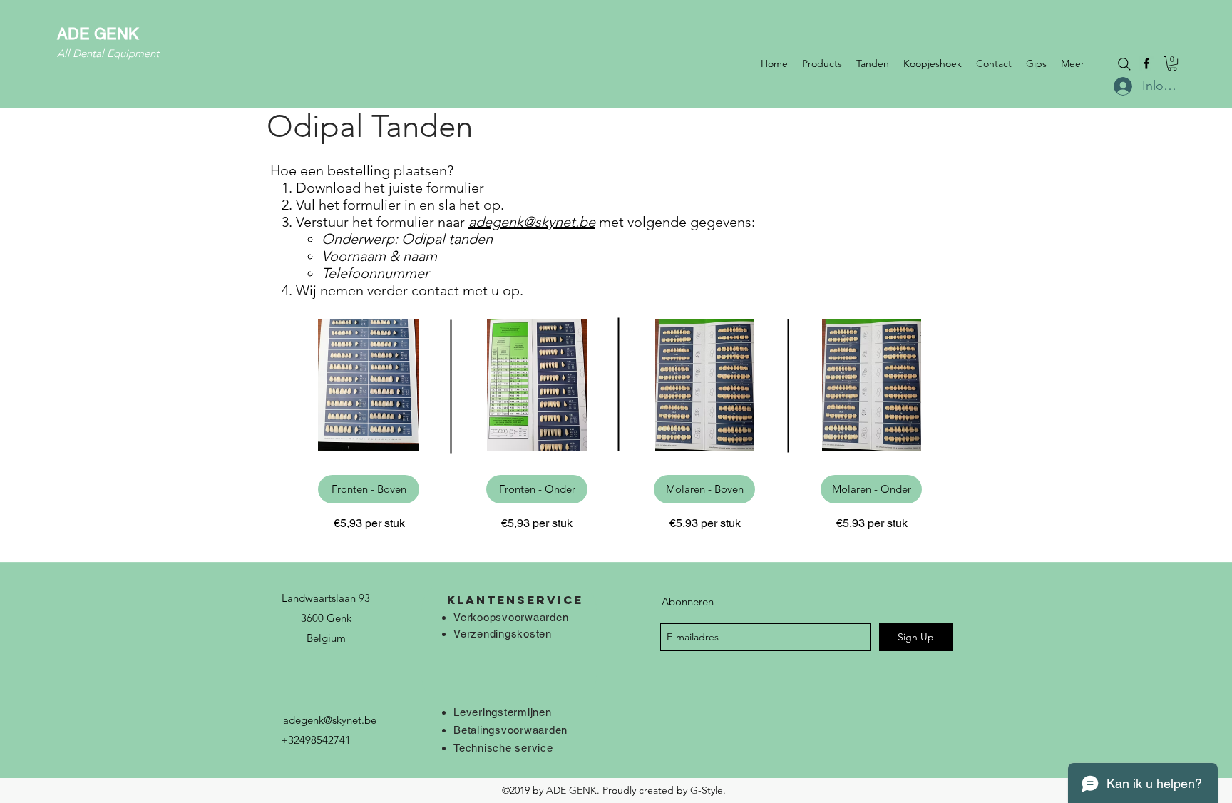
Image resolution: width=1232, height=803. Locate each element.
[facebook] (1146, 63)
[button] (1172, 63)
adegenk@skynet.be (531, 221)
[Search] (1124, 64)
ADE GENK (98, 34)
